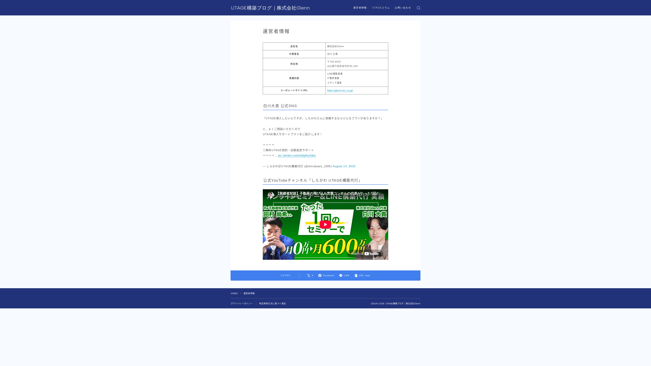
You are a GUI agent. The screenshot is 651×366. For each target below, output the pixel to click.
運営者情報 (360, 7)
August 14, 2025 (344, 166)
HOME (234, 293)
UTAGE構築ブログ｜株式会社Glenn (270, 8)
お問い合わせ (403, 7)
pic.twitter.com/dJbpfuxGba (297, 155)
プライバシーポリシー (242, 303)
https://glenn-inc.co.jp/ (340, 90)
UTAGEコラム (381, 7)
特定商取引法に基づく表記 (272, 303)
